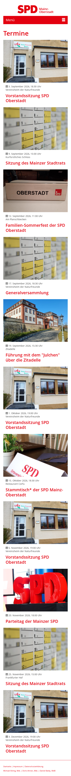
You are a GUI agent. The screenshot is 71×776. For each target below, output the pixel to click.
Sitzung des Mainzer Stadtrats (35, 163)
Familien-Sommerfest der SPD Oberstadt (35, 227)
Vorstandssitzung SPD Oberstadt (27, 98)
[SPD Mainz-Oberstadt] (28, 8)
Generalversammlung (27, 292)
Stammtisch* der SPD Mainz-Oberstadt (34, 492)
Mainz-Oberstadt (46, 10)
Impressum (18, 766)
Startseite (7, 766)
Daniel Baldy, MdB (47, 770)
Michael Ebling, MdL (11, 770)
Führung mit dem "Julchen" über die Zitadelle (33, 357)
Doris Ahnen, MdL (30, 770)
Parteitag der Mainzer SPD (32, 621)
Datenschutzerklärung (34, 766)
